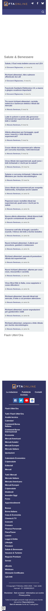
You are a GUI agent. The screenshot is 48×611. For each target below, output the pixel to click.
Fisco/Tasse (10, 532)
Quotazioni (10, 453)
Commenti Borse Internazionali (12, 431)
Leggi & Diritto (11, 539)
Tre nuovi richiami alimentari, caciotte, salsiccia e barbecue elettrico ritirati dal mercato (22, 103)
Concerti (9, 522)
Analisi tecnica (11, 417)
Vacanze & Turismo (13, 553)
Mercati (8, 469)
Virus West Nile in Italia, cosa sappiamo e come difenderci (23, 284)
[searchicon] (43, 12)
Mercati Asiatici (11, 442)
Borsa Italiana (11, 511)
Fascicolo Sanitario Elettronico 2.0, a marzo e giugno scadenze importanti (24, 89)
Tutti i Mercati (11, 475)
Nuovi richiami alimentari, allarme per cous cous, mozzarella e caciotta (23, 271)
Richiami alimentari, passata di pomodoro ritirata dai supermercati (23, 257)
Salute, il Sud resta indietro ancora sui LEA (24, 63)
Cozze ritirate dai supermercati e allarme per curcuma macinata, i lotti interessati (22, 149)
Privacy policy (24, 595)
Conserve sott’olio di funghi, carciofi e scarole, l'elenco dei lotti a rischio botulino (23, 231)
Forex (7, 499)
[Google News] (32, 400)
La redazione (12, 392)
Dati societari (19, 593)
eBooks (8, 566)
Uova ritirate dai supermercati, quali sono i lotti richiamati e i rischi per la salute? (23, 162)
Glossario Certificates (14, 573)
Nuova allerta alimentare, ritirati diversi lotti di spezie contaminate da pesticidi (23, 217)
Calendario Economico (15, 458)
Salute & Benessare (13, 549)
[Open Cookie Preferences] (3, 608)
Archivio (24, 395)
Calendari (9, 421)
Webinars (9, 569)
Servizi (8, 561)
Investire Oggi (11, 495)
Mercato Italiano (12, 449)
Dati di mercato (16, 604)
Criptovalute (10, 462)
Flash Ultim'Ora (12, 409)
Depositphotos (28, 602)
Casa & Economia (13, 515)
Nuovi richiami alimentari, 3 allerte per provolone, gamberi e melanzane (21, 244)
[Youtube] (26, 400)
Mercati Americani (13, 439)
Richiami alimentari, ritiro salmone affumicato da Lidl (20, 76)
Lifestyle (8, 543)
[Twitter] (21, 400)
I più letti (8, 577)
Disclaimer (8, 593)
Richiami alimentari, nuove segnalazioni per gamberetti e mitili (22, 311)
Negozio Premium (13, 557)
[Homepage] (15, 4)
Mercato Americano (13, 482)
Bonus (8, 508)
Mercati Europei (12, 446)
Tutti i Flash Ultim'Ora (14, 414)
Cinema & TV (11, 518)
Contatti (38, 392)
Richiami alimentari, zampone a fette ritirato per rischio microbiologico (24, 324)
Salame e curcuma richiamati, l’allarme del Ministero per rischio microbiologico (23, 175)
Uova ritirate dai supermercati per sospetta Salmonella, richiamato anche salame (24, 189)
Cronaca (9, 525)
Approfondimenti (12, 503)
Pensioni (9, 546)
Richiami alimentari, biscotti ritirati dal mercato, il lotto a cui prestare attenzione (23, 297)
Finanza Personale (13, 529)
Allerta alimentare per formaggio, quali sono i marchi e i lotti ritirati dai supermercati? (22, 134)
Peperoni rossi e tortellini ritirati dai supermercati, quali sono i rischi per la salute (22, 203)
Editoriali (9, 466)
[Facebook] (15, 400)
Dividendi (9, 492)
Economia (9, 435)
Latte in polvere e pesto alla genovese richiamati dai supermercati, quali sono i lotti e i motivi (22, 119)
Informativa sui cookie (35, 593)
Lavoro (8, 536)
